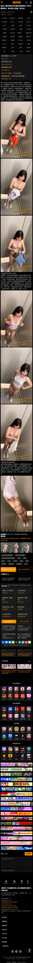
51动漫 (20, 51)
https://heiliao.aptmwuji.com (9, 909)
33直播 (4, 33)
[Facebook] (6, 642)
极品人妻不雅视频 (20, 555)
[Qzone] (22, 642)
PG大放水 (28, 29)
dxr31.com (21, 602)
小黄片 (20, 47)
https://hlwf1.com (6, 900)
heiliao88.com (6, 70)
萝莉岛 (12, 44)
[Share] (3, 642)
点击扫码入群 (21, 616)
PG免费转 (12, 29)
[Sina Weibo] (26, 642)
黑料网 (3, 564)
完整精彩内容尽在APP (8, 569)
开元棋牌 (20, 22)
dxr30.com (5, 602)
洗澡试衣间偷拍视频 (7, 555)
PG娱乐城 (4, 22)
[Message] (29, 642)
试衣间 (15, 561)
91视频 (12, 51)
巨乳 (26, 564)
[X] (16, 642)
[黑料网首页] (16, 2)
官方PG (12, 22)
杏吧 (4, 51)
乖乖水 (28, 18)
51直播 (20, 29)
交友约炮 (4, 18)
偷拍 (25, 558)
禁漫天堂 (20, 44)
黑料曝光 (19, 564)
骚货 (21, 561)
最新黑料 (3, 14)
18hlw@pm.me (6, 79)
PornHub (4, 44)
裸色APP (28, 51)
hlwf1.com (4, 58)
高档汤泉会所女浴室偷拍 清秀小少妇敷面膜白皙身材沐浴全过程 (16, 539)
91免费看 (4, 36)
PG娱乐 (21, 25)
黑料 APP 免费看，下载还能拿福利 (12, 73)
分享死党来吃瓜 (26, 569)
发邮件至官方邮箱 (24, 621)
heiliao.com (21, 593)
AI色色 (12, 47)
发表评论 (28, 853)
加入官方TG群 (8, 621)
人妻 (9, 561)
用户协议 (9, 962)
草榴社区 (4, 47)
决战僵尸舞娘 (20, 33)
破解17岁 (28, 36)
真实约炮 (12, 18)
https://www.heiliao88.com (8, 905)
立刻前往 (20, 609)
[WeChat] (13, 642)
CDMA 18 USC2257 (22, 962)
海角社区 (4, 40)
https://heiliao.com (7, 64)
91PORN (20, 40)
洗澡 (19, 558)
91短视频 (12, 40)
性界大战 (12, 33)
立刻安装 (5, 609)
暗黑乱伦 (20, 36)
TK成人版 (28, 40)
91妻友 (28, 44)
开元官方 (28, 25)
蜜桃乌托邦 (28, 33)
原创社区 (10, 14)
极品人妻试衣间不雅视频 (8, 558)
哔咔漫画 (28, 47)
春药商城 (20, 18)
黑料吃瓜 (11, 564)
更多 (29, 661)
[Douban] (19, 642)
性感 (27, 561)
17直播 (12, 25)
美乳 (3, 561)
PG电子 (4, 25)
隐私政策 (14, 962)
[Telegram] (9, 642)
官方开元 (28, 22)
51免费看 (12, 36)
